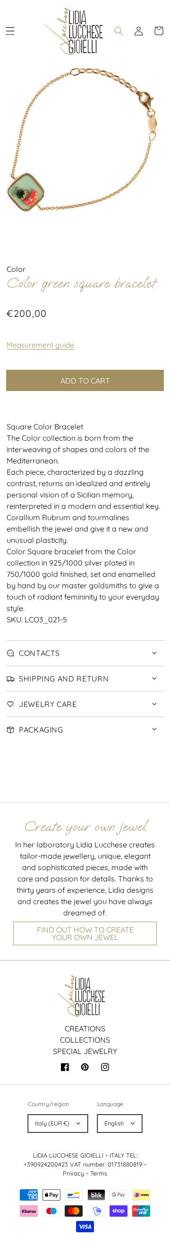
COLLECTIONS (85, 1040)
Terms (98, 1173)
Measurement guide (40, 344)
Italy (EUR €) (52, 1123)
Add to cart (85, 380)
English (114, 1123)
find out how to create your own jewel (85, 933)
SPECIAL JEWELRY (85, 1051)
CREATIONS (85, 1028)
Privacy (73, 1173)
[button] (10, 31)
